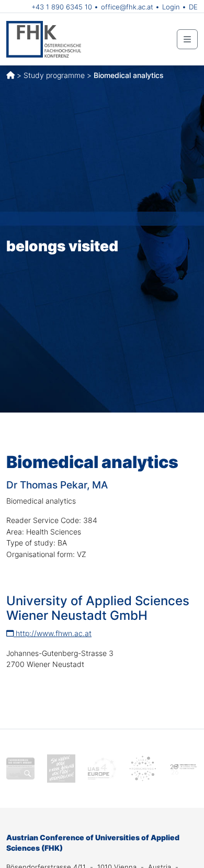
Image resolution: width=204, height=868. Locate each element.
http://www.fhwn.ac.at (53, 633)
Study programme (54, 75)
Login (171, 7)
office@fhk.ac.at (127, 7)
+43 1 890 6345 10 (61, 7)
